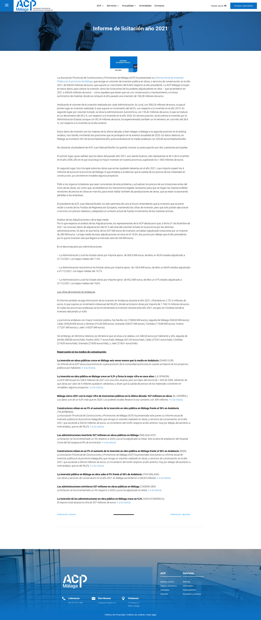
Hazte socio (217, 5)
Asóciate (164, 594)
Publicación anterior (66, 514)
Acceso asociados (243, 6)
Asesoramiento (189, 590)
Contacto (159, 6)
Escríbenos (104, 598)
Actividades (145, 6)
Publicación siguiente (180, 514)
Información (188, 586)
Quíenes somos (167, 582)
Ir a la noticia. (89, 367)
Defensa (186, 582)
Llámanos (74, 598)
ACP (99, 6)
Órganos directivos (168, 586)
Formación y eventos (192, 594)
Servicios (111, 6)
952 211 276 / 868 (75, 603)
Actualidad (127, 6)
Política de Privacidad (115, 615)
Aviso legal (151, 615)
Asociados (164, 590)
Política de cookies (136, 615)
